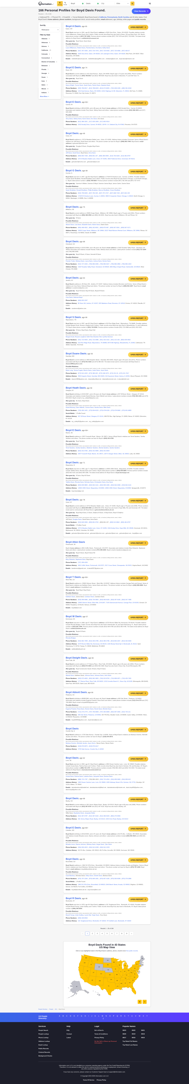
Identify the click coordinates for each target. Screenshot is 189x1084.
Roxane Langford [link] (80, 337)
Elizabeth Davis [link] (86, 224)
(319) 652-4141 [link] (126, 485)
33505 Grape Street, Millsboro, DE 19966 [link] (91, 230)
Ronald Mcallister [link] (81, 190)
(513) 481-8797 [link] (126, 156)
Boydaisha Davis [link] (79, 813)
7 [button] (116, 933)
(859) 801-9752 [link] (94, 522)
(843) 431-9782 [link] (83, 451)
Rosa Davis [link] (80, 709)
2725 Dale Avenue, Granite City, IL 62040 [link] (91, 749)
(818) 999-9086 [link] (83, 599)
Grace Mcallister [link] (115, 190)
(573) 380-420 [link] (93, 373)
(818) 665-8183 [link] (104, 599)
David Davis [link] (76, 153)
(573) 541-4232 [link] (83, 373)
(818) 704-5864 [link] (94, 599)
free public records (132, 951)
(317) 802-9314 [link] (104, 121)
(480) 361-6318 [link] (126, 88)
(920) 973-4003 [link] (83, 678)
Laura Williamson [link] (71, 48)
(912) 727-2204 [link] (83, 264)
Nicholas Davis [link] (89, 482)
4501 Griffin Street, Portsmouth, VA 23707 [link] (91, 565)
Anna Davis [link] (92, 153)
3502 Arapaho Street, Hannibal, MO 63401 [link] (91, 376)
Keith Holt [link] (90, 337)
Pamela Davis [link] (90, 48)
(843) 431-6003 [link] (104, 451)
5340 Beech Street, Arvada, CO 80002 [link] (118, 884)
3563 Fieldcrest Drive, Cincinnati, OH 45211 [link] (121, 159)
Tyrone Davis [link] (79, 85)
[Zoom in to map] (140, 1002)
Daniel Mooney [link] (70, 407)
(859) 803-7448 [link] (83, 156)
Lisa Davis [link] (78, 224)
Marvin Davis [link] (87, 370)
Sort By (43, 25)
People (51, 1009)
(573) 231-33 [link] (114, 373)
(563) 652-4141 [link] (94, 485)
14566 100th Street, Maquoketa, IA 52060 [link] (91, 488)
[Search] (132, 4)
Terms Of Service (88, 1080)
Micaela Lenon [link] (70, 844)
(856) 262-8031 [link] (94, 227)
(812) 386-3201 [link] (83, 121)
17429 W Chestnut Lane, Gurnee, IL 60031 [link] (91, 196)
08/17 (124, 1037)
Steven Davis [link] (70, 224)
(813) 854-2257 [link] (115, 641)
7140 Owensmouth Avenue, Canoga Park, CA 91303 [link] (122, 602)
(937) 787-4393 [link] (83, 50)
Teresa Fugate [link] (78, 370)
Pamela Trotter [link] (70, 261)
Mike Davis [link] (107, 407)
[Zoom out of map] (145, 1002)
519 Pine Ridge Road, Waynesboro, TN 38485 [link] (92, 342)
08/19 (133, 1034)
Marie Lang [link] (69, 370)
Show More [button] (43, 96)
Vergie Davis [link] (100, 844)
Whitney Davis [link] (91, 844)
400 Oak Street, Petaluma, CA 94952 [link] (89, 715)
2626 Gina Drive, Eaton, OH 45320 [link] (89, 53)
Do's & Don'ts (99, 1030)
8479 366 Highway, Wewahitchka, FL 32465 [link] (121, 342)
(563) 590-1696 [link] (104, 485)
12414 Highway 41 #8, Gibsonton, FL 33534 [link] (115, 91)
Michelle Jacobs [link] (82, 743)
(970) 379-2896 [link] (126, 878)
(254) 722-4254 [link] (104, 779)
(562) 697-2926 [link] (115, 712)
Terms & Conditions (101, 1034)
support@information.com (117, 1072)
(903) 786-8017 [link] (83, 88)
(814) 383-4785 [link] (104, 641)
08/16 (133, 1037)
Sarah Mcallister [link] (71, 190)
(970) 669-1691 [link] (94, 878)
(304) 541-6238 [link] (94, 847)
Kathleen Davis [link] (70, 596)
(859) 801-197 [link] (93, 156)
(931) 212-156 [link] (115, 339)
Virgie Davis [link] (95, 915)
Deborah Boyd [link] (77, 297)
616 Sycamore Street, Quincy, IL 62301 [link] (117, 376)
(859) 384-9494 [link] (104, 156)
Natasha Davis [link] (105, 85)
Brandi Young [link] (70, 915)
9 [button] (126, 933)
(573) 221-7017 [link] (124, 373)
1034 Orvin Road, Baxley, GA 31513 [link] (117, 819)
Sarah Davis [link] (87, 85)
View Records (140, 11)
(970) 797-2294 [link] (83, 878)
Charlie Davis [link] (98, 875)
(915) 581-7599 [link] (83, 641)
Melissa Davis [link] (80, 261)
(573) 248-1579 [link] (104, 373)
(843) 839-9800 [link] (83, 485)
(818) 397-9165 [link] (115, 599)
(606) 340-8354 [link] (83, 918)
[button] (82, 934)
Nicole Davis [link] (98, 709)
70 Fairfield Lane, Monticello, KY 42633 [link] (119, 921)
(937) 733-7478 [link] (94, 50)
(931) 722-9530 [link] (83, 339)
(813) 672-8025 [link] (104, 88)
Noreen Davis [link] (89, 709)
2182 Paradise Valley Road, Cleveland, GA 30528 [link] (93, 267)
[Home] (46, 4)
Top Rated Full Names (130, 1041)
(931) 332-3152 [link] (104, 339)
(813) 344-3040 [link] (126, 641)
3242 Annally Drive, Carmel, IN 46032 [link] (89, 124)
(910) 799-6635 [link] (83, 193)
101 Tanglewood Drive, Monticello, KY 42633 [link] (92, 921)
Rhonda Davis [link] (79, 482)
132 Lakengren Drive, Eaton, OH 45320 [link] (113, 53)
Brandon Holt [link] (97, 337)
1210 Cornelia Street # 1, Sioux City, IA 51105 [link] (118, 681)
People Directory (42, 1009)
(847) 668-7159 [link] (115, 193)
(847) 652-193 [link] (125, 193)
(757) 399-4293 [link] (83, 562)
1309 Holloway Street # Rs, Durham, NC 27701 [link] (121, 782)
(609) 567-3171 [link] (126, 227)
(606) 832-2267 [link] (83, 300)
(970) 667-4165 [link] (104, 878)
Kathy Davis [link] (106, 48)
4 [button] (102, 933)
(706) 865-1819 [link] (126, 264)
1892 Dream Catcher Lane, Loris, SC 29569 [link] (91, 782)
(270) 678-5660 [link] (115, 410)
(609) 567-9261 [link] (115, 227)
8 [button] (121, 933)
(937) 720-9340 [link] (104, 50)
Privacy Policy (99, 1037)
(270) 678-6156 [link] (104, 410)
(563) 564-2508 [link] (115, 485)
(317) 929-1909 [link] (94, 121)
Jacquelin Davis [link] (98, 776)
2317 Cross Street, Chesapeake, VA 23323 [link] (118, 565)
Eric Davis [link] (94, 118)
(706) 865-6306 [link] (94, 264)
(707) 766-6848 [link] (94, 712)
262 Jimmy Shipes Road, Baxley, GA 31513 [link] (91, 819)
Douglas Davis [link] (77, 519)
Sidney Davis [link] (78, 118)
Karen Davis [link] (86, 118)
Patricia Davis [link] (78, 776)
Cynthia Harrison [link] (107, 337)
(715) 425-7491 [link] (126, 678)
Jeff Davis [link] (69, 153)
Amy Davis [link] (109, 482)
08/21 (143, 1030)
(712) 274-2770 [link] (83, 712)
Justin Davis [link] (96, 370)
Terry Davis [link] (69, 118)
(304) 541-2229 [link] (104, 847)
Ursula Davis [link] (70, 776)
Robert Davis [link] (81, 48)
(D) (56, 1009)
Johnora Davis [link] (89, 675)
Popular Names (129, 1026)
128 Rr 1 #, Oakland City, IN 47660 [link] (113, 124)
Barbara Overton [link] (71, 743)
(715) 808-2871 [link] (115, 678)
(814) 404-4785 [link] (94, 641)
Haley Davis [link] (89, 875)
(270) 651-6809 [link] (126, 410)
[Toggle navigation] (150, 4)
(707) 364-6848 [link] (104, 712)
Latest (69, 1037)
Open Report (137, 27)
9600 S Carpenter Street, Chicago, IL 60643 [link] (119, 196)
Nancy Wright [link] (70, 85)
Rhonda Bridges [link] (71, 638)
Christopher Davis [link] (100, 482)
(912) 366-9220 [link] (104, 816)
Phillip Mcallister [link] (93, 190)
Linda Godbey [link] (79, 915)
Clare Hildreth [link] (80, 407)
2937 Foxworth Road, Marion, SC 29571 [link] (90, 453)
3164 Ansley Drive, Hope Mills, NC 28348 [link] (120, 528)
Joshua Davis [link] (97, 261)
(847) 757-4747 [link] (104, 193)
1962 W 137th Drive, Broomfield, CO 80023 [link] (91, 884)
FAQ (68, 1030)
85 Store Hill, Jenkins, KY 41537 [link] (88, 303)
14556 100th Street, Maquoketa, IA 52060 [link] (118, 488)
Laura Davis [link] (89, 261)
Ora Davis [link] (98, 48)
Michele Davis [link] (107, 709)
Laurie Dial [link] (87, 915)
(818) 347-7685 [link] (126, 599)
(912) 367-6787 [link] (83, 816)
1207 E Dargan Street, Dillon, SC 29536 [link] (116, 453)
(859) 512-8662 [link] (115, 522)
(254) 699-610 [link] (126, 779)
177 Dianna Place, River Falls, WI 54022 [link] (90, 681)
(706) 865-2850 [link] (115, 264)
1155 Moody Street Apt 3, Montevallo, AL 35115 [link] (122, 644)
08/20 (124, 1034)
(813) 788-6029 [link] (94, 88)
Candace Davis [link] (89, 596)
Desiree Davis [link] (108, 776)
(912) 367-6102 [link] (94, 816)
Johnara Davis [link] (99, 675)
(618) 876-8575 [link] (83, 746)
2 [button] (92, 933)
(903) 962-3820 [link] (94, 678)
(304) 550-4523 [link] (83, 847)
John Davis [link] (107, 675)
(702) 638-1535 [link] (115, 88)
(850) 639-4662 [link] (126, 339)
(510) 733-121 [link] (126, 712)
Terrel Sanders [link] (70, 448)
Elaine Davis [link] (96, 224)
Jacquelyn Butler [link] (90, 813)
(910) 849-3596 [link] (83, 522)
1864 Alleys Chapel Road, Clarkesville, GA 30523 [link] (125, 267)
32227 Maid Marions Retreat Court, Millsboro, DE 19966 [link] (122, 230)
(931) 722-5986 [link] (94, 339)
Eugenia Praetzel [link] (71, 709)
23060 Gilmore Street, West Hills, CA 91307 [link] (91, 602)
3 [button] (97, 933)
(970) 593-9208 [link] (115, 878)
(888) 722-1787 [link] (83, 779)
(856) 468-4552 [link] (83, 227)
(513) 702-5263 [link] (115, 156)
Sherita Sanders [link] (104, 448)
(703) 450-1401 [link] (83, 410)
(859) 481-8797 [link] (126, 522)
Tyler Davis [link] (108, 844)
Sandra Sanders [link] (115, 448)
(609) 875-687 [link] (104, 227)
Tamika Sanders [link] (81, 448)
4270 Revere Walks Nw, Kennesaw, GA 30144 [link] (92, 644)
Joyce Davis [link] (104, 370)
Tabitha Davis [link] (70, 482)
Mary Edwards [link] (70, 559)
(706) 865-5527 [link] (104, 264)
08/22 (133, 1030)
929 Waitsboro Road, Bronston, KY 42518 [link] (112, 303)
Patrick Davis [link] (96, 85)
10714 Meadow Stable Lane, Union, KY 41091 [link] (92, 159)
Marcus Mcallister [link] (104, 190)
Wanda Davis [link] (70, 675)
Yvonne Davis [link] (89, 407)
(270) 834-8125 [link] (94, 410)
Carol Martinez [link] (70, 875)
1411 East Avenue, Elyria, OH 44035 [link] (89, 91)
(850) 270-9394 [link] (115, 816)
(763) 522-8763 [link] (104, 678)
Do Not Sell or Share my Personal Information (105, 1042)
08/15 (143, 1037)
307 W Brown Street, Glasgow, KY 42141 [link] (90, 416)
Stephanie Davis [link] (81, 559)
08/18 (143, 1034)
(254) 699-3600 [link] (115, 779)
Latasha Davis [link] (88, 776)
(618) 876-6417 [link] (94, 746)
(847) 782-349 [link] (93, 193)
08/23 (124, 1030)
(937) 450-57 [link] (126, 50)
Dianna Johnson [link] (81, 844)
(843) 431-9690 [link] (94, 451)
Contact (69, 1034)
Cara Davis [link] (69, 297)
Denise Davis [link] (106, 261)
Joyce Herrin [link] (92, 743)
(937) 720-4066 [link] (115, 50)
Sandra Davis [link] (98, 407)
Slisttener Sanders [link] (92, 448)
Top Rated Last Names (130, 1045)
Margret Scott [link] (70, 337)
